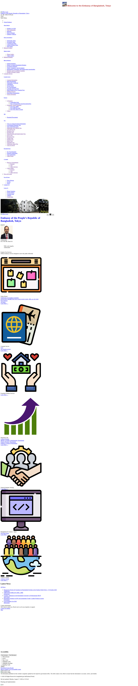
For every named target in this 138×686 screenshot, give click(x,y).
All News (3, 587)
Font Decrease (12, 655)
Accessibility (5, 652)
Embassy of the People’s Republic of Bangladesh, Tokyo (20, 219)
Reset (2, 666)
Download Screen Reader (7, 668)
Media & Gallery (8, 48)
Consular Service (8, 73)
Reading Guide (6, 664)
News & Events (8, 174)
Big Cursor (5, 660)
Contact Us (7, 184)
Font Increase (4, 655)
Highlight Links (7, 661)
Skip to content (4, 669)
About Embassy (8, 22)
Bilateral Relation (8, 57)
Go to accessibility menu (15, 669)
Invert (4, 658)
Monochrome (6, 656)
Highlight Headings (7, 663)
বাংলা (2, 16)
